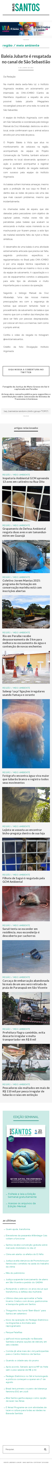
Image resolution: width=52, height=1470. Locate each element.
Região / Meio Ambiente (16, 475)
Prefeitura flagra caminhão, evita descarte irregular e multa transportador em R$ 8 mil (24, 1036)
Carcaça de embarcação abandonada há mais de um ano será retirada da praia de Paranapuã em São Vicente (26, 984)
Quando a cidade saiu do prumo (22, 1360)
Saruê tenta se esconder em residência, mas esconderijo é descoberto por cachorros (21, 932)
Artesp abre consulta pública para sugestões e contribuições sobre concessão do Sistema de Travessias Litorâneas (26, 396)
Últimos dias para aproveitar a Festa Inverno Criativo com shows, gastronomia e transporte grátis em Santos (27, 1301)
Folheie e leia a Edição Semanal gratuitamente (22, 1195)
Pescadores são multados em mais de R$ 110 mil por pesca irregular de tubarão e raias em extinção (26, 1091)
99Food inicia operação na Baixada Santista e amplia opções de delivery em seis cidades (26, 1342)
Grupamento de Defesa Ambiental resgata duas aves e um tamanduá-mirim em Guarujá (25, 532)
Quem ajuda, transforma (18, 1229)
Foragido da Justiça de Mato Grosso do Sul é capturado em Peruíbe (26, 387)
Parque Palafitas (14, 1332)
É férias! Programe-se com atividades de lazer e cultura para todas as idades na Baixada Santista (26, 1410)
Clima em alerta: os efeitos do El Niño (25, 1254)
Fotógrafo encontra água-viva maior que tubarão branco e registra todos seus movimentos (26, 779)
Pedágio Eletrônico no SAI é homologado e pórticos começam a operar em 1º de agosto (27, 1379)
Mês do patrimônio (15, 1273)
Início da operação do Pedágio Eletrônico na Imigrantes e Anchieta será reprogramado (27, 1323)
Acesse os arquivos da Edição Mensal (22, 1205)
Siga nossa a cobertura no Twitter (26, 371)
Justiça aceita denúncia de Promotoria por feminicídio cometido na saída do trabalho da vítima (27, 1264)
